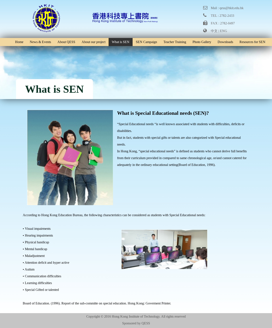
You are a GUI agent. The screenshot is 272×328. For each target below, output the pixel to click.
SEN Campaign (146, 42)
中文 (214, 31)
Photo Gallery (202, 42)
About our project (93, 42)
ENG (223, 31)
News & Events (40, 42)
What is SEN (120, 42)
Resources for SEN (252, 42)
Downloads (225, 42)
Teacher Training (174, 42)
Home (19, 42)
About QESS (66, 42)
